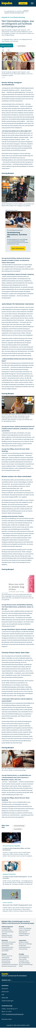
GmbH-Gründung (24, 956)
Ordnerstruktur (23, 949)
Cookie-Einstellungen (7, 1000)
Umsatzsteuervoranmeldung (10, 964)
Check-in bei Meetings (25, 928)
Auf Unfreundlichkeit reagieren (7, 932)
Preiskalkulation (6, 963)
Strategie (21, 954)
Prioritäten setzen (24, 961)
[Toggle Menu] (32, 3)
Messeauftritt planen (7, 947)
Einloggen (23, 3)
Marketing (5, 940)
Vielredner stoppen (7, 937)
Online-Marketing (19, 826)
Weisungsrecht (23, 932)
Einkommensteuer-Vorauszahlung (7, 960)
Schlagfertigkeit (6, 928)
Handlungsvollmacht (24, 947)
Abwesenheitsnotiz (7, 935)
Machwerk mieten (7, 1019)
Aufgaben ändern (24, 935)
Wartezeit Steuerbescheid (9, 966)
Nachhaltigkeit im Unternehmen (24, 958)
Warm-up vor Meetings (25, 944)
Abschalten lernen (7, 930)
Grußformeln (22, 945)
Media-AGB (5, 997)
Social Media (21, 46)
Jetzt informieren (18, 248)
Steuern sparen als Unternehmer (7, 956)
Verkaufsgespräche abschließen (7, 950)
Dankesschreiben (24, 942)
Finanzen (4, 954)
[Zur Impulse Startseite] (4, 10)
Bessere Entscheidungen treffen (26, 965)
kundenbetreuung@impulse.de (14, 1014)
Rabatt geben (5, 945)
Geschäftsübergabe (24, 963)
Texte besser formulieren (9, 942)
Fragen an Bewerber (24, 930)
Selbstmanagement (7, 926)
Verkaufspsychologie (7, 944)
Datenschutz (5, 991)
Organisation (22, 940)
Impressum (5, 988)
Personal (21, 926)
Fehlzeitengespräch (24, 933)
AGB (3, 994)
